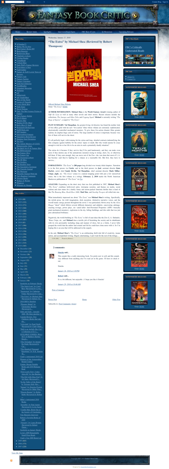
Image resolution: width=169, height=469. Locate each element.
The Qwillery (22, 162)
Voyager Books (22, 178)
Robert (61, 275)
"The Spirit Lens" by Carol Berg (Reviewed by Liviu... (31, 287)
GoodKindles (22, 86)
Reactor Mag (21, 120)
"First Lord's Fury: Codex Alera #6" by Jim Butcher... (31, 372)
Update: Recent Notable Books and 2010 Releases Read (30, 366)
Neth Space (21, 106)
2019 (20, 219)
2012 (20, 240)
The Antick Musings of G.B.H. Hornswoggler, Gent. (28, 144)
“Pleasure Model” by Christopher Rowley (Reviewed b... (28, 306)
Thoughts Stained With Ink (27, 173)
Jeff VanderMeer (23, 97)
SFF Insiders (21, 132)
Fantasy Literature (23, 81)
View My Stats (17, 453)
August (22, 260)
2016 (20, 228)
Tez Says (20, 141)
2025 (20, 202)
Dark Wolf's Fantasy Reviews (28, 65)
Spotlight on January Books (30, 430)
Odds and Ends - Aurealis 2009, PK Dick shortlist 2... (31, 312)
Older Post (116, 299)
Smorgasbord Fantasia (25, 134)
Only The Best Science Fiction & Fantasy (29, 112)
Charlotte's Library (24, 56)
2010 (20, 245)
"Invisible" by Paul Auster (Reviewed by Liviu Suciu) (31, 405)
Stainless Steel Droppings (26, 139)
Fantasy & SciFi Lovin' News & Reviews (29, 73)
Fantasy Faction (23, 79)
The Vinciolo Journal (25, 169)
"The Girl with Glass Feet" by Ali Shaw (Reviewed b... (31, 378)
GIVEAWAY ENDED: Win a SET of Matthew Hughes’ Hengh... (31, 336)
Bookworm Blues (23, 53)
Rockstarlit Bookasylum (26, 127)
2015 (20, 231)
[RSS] (11, 460)
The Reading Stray (24, 164)
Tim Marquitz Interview (29, 415)
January (23, 280)
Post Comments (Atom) (67, 304)
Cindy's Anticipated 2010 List (31, 356)
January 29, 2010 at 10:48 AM (69, 284)
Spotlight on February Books (31, 283)
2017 (20, 225)
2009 (20, 440)
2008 (20, 443)
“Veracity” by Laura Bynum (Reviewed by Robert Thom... (30, 424)
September (24, 257)
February (23, 277)
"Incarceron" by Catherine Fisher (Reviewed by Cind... (31, 292)
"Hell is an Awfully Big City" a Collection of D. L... (31, 330)
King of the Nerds (23, 99)
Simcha (61, 252)
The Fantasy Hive (23, 153)
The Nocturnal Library (25, 157)
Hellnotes (20, 90)
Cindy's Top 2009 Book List (30, 438)
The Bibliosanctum (24, 150)
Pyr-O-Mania (22, 118)
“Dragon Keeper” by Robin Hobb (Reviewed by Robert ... (31, 394)
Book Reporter (22, 51)
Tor (81, 179)
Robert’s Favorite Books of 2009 (30, 418)
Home (84, 299)
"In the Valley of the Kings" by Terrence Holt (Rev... (30, 383)
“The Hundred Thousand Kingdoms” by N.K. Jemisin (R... (31, 351)
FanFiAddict (21, 69)
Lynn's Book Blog (23, 104)
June (22, 266)
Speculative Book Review (26, 136)
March (22, 274)
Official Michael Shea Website (59, 104)
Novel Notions (22, 109)
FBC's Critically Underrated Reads (134, 48)
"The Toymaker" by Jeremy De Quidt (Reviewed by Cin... (30, 344)
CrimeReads (21, 60)
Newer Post (52, 299)
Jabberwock (21, 95)
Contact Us (131, 79)
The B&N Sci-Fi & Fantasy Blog (29, 148)
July (21, 263)
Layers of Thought (24, 102)
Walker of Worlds (23, 180)
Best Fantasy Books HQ (25, 49)
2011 (20, 243)
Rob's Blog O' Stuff (24, 125)
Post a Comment (58, 290)
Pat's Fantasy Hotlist (24, 116)
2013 (20, 237)
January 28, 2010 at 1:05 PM (68, 271)
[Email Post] (74, 238)
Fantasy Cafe (21, 76)
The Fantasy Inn (23, 155)
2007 (20, 446)
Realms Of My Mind (24, 123)
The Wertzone (22, 171)
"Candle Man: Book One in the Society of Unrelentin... (31, 410)
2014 (20, 234)
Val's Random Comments (26, 176)
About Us (130, 77)
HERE (65, 106)
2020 (20, 216)
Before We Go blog (24, 46)
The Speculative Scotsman (26, 167)
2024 (20, 205)
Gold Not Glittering (24, 83)
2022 (20, 211)
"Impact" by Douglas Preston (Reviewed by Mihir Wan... (31, 388)
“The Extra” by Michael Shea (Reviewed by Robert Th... (31, 297)
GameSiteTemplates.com (88, 467)
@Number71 (21, 44)
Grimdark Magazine (24, 88)
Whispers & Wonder (24, 185)
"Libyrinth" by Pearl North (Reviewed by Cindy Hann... (31, 325)
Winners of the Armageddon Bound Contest (30, 360)
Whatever (20, 183)
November (24, 251)
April (22, 272)
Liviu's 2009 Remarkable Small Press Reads (29, 433)
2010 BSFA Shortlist (28, 301)
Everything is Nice (24, 67)
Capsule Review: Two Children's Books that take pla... (30, 319)
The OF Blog (22, 160)
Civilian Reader (22, 58)
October (23, 254)
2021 (20, 213)
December (24, 248)
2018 (20, 222)
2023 (20, 208)
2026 (20, 199)
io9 (18, 93)
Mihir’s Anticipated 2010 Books (29, 400)
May (22, 269)
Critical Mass (22, 62)
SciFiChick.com (23, 130)
